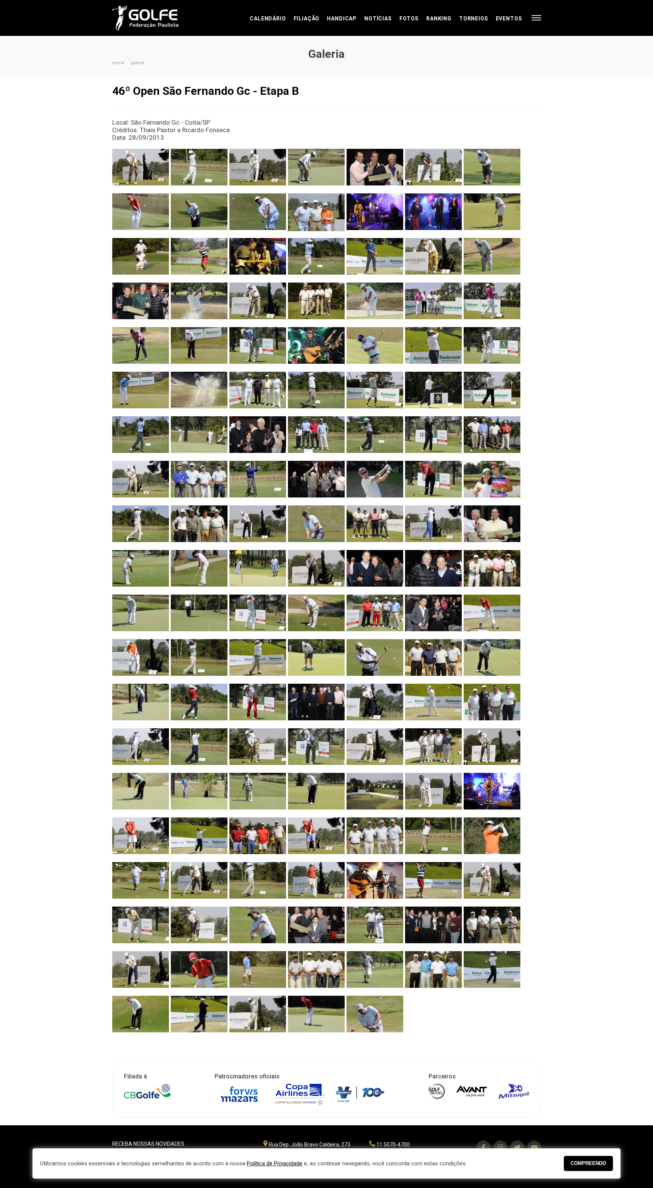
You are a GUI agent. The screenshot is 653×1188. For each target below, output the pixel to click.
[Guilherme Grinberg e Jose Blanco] (257, 437)
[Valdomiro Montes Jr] (140, 972)
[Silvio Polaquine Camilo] (199, 259)
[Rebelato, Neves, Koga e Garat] (316, 304)
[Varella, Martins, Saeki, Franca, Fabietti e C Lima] (316, 705)
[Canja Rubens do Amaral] (257, 259)
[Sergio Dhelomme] (257, 883)
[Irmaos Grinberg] (492, 482)
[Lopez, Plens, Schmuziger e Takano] (492, 437)
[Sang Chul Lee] (492, 838)
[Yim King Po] (199, 1017)
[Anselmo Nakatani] (316, 170)
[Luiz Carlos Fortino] (257, 660)
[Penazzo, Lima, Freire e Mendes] (257, 393)
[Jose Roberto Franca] (316, 616)
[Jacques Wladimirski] (140, 526)
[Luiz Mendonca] (375, 660)
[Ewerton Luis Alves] (375, 348)
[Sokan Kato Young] (492, 883)
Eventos (509, 18)
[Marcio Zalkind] (375, 1017)
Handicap (342, 18)
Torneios (473, 18)
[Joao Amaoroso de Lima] (316, 526)
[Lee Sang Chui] (140, 660)
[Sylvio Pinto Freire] (140, 928)
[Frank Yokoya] (199, 437)
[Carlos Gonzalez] (433, 259)
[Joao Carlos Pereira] (433, 526)
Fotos (409, 18)
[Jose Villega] (433, 482)
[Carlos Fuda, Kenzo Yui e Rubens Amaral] (316, 928)
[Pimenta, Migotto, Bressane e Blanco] (316, 972)
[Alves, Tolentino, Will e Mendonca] (492, 571)
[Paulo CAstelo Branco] (492, 259)
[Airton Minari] (140, 170)
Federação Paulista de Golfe (152, 18)
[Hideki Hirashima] (257, 482)
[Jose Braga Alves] (140, 616)
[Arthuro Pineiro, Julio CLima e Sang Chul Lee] (316, 214)
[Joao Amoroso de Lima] (199, 928)
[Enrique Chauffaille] (257, 348)
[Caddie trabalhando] (140, 259)
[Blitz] (433, 214)
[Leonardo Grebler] (199, 660)
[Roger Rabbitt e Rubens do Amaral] (492, 794)
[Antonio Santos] (433, 170)
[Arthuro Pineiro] (257, 214)
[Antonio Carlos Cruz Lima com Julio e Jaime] (375, 170)
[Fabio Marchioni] (433, 348)
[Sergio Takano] (316, 883)
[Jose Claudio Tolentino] (199, 616)
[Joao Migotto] (492, 526)
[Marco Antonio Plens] (140, 749)
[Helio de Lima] (433, 437)
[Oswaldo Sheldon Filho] (316, 749)
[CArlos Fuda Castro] (199, 794)
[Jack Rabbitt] (375, 214)
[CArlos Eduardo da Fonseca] (316, 259)
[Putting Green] (375, 794)
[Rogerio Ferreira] (140, 838)
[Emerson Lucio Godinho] (199, 348)
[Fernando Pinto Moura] (316, 393)
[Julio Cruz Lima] (257, 304)
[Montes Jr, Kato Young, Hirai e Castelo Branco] (492, 928)
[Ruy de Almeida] (433, 838)
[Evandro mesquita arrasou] (316, 348)
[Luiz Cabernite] (316, 660)
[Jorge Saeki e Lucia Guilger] (375, 571)
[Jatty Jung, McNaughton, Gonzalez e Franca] (199, 526)
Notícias (378, 18)
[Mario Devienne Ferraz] (199, 749)
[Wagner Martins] (492, 393)
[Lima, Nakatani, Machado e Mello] (375, 526)
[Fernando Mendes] (492, 348)
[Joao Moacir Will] (199, 571)
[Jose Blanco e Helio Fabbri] (375, 928)
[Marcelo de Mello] (140, 705)
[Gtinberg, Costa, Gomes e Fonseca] (316, 437)
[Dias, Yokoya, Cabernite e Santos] (433, 749)
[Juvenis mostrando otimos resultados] (433, 616)
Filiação (307, 18)
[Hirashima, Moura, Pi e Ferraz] (199, 482)
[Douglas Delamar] (492, 304)
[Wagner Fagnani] (492, 972)
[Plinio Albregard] (140, 794)
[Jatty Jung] (257, 526)
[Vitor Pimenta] (257, 972)
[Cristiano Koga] (199, 304)
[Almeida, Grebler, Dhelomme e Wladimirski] (375, 838)
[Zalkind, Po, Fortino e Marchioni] (492, 705)
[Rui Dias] (316, 838)
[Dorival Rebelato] (375, 304)
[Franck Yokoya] (257, 1017)
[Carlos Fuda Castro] (375, 259)
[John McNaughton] (316, 571)
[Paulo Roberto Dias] (492, 749)
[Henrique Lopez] (140, 482)
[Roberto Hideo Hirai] (433, 794)
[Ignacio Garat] (375, 482)
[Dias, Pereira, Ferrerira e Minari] (257, 838)
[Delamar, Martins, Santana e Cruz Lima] (433, 304)
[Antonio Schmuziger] (492, 170)
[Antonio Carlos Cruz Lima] (492, 214)
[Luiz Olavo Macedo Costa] (492, 660)
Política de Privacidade (274, 1163)
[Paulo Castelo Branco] (375, 749)
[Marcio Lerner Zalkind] (433, 705)
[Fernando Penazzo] (257, 616)
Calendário (268, 18)
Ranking (439, 18)
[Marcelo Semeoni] (257, 705)
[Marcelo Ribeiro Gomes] (199, 705)
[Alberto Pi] (199, 170)
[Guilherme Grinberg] (375, 437)
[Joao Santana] (257, 571)
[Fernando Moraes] (140, 393)
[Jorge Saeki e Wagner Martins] (433, 571)
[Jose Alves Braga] (257, 170)
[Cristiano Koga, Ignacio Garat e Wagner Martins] (140, 304)
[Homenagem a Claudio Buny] (316, 482)
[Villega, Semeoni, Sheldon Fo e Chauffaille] (375, 616)
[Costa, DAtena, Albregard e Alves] (433, 660)
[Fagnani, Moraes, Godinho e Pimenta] (433, 972)
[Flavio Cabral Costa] (140, 437)
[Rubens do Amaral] (199, 214)
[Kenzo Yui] (140, 214)
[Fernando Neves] (199, 393)
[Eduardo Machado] (140, 348)
